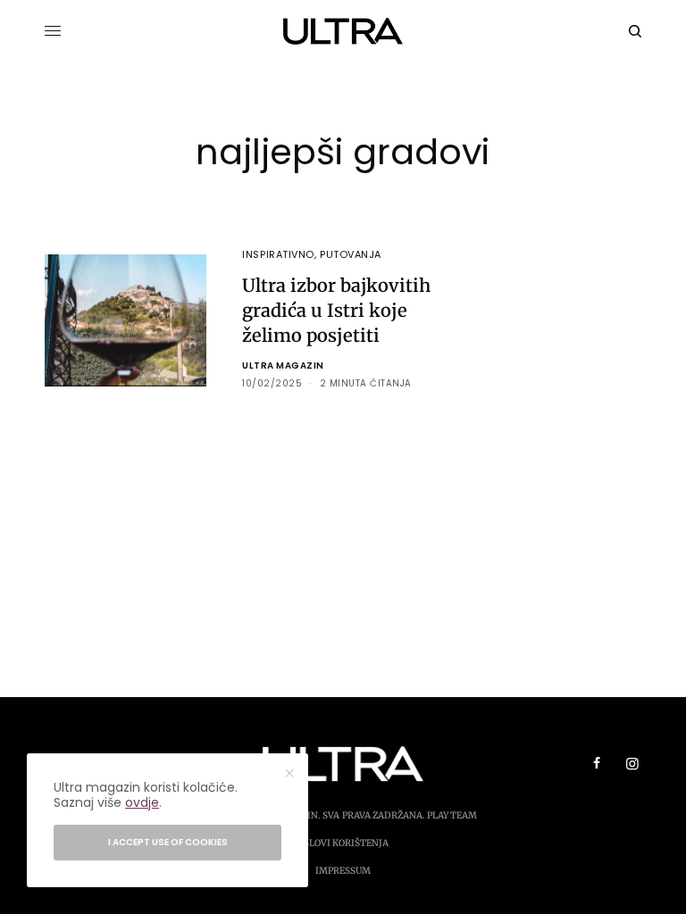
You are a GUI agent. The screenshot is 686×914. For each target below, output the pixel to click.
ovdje (142, 802)
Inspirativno (278, 254)
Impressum (343, 871)
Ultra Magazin (283, 365)
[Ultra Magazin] (343, 31)
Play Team (452, 815)
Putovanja (350, 254)
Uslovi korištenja (343, 843)
